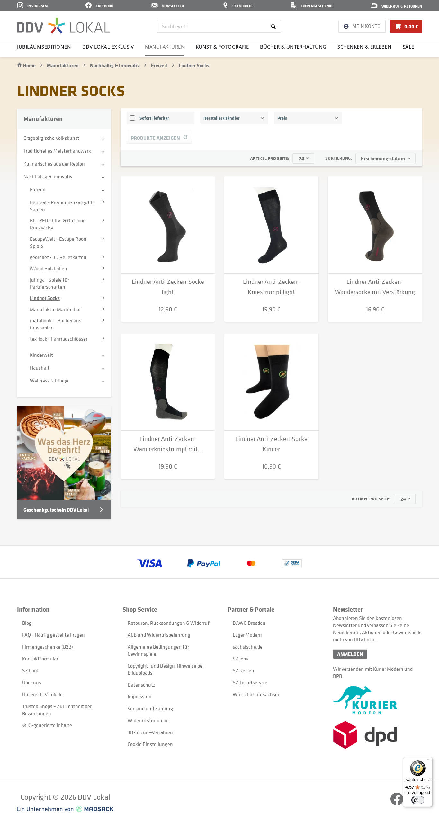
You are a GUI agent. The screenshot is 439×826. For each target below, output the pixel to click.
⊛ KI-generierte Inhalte (47, 725)
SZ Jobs (240, 658)
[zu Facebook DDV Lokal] (397, 803)
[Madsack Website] (65, 809)
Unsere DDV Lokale (42, 694)
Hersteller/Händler (221, 118)
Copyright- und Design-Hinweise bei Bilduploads (166, 669)
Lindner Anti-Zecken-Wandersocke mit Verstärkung (375, 287)
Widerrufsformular (148, 720)
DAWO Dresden (249, 622)
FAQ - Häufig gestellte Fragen (53, 634)
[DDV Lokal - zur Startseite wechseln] (63, 26)
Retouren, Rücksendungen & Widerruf (169, 622)
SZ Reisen (243, 670)
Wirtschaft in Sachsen (257, 694)
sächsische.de (248, 646)
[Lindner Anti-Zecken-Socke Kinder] (271, 382)
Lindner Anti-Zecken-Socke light (168, 287)
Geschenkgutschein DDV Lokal (56, 509)
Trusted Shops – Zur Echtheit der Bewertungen (57, 710)
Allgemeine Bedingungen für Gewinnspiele (158, 650)
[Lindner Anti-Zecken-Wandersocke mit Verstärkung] (375, 225)
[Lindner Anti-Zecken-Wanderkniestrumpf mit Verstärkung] (168, 382)
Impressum (139, 696)
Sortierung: (338, 158)
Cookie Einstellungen (150, 744)
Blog (26, 622)
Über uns (31, 682)
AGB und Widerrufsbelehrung (159, 634)
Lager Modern (247, 634)
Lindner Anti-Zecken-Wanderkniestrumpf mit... (167, 444)
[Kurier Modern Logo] (377, 700)
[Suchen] (274, 26)
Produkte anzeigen (155, 137)
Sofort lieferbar (154, 118)
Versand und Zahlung (150, 708)
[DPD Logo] (377, 735)
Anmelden (350, 654)
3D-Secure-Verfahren (150, 732)
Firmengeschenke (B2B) (47, 646)
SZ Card (30, 670)
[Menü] (429, 761)
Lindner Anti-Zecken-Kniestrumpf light (271, 287)
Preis (282, 118)
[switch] (417, 800)
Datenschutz (141, 684)
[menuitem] (219, 26)
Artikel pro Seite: (269, 158)
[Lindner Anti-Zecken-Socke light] (168, 225)
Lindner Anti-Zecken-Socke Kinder (271, 444)
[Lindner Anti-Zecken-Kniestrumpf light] (271, 225)
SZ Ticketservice (250, 682)
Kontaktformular (40, 658)
